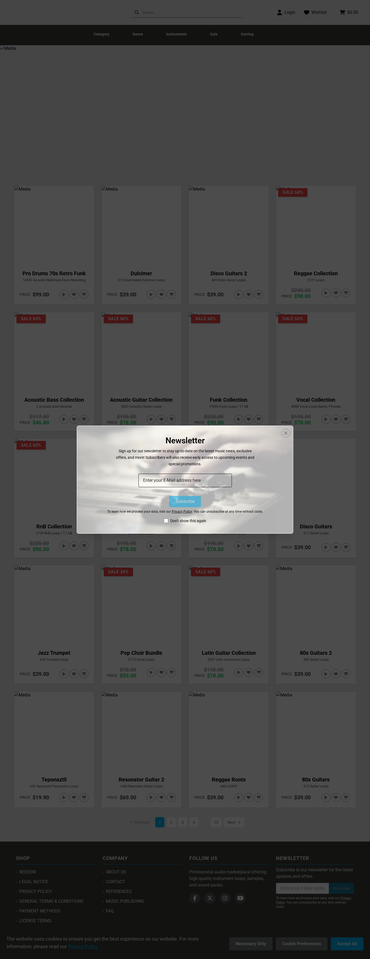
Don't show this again (188, 521)
